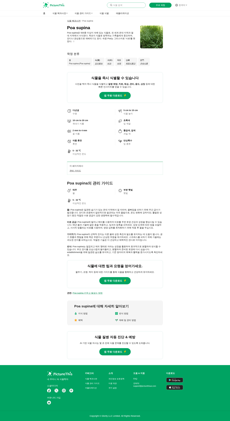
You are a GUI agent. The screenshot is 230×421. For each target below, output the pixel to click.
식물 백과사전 (74, 21)
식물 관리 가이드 (92, 383)
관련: (85, 293)
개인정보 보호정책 (116, 379)
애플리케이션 (122, 13)
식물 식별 (104, 13)
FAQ (135, 379)
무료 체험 (160, 5)
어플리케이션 (91, 388)
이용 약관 (113, 383)
